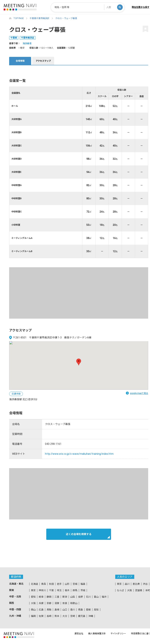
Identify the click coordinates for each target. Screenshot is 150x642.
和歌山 (73, 603)
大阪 (33, 603)
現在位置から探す (140, 7)
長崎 (49, 616)
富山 (96, 596)
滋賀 (57, 603)
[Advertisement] (78, 293)
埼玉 (59, 590)
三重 (57, 596)
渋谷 (145, 584)
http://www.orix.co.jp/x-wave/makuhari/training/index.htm (79, 453)
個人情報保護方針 (97, 633)
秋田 (51, 584)
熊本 (57, 616)
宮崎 (72, 616)
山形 (67, 584)
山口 (64, 609)
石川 (88, 596)
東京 (33, 590)
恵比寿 (136, 584)
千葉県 (13, 38)
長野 (80, 596)
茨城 (82, 590)
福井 (104, 596)
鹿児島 (81, 616)
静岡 (49, 596)
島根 (57, 609)
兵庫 (41, 603)
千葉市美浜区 (27, 38)
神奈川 (42, 590)
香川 (72, 609)
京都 (49, 603)
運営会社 (78, 633)
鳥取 (49, 609)
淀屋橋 (138, 590)
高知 (96, 609)
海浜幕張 (27, 43)
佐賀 (41, 616)
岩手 (59, 584)
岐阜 (41, 596)
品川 (127, 584)
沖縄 (90, 616)
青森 (43, 584)
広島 (41, 609)
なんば (120, 590)
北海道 (34, 584)
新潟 (64, 596)
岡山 (33, 609)
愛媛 (88, 609)
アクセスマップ (43, 61)
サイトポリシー (118, 633)
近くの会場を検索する (78, 534)
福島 (82, 584)
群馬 (75, 590)
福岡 (33, 616)
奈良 (64, 603)
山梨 (72, 596)
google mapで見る (139, 393)
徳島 (80, 609)
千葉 (51, 590)
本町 (147, 590)
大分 (64, 616)
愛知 (33, 596)
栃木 (67, 590)
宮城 (75, 584)
